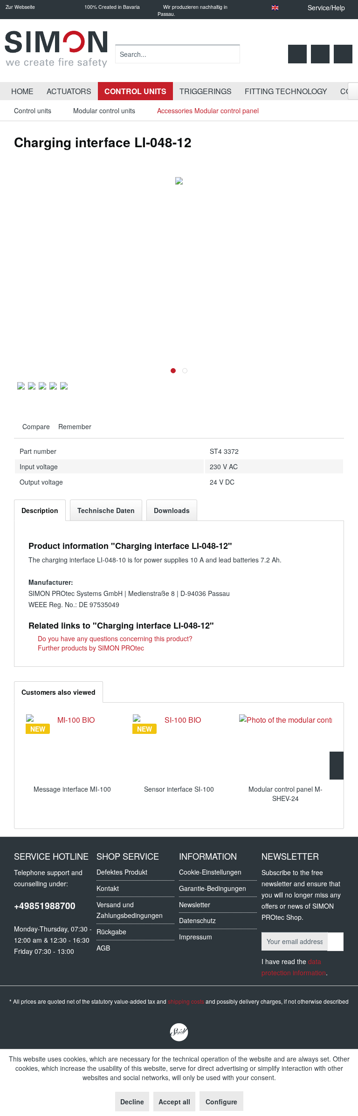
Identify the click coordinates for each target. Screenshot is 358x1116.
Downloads (172, 510)
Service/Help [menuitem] (326, 7)
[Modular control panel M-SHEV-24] (285, 747)
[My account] (320, 54)
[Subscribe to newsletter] (335, 941)
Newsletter (194, 904)
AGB (103, 947)
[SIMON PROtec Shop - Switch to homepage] (56, 54)
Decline (132, 1101)
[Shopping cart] (343, 54)
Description (39, 510)
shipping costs (186, 1001)
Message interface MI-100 (72, 789)
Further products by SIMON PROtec (90, 647)
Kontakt (107, 888)
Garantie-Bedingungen (212, 888)
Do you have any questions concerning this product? (114, 638)
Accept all (174, 1101)
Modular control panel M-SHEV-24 (285, 793)
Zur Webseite (19, 6)
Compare (35, 426)
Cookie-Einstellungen (210, 871)
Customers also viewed (58, 692)
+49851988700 (45, 905)
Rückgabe (111, 931)
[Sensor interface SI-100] (179, 747)
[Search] (231, 54)
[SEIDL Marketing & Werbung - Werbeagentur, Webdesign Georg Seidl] (179, 1032)
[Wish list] (297, 54)
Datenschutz (197, 920)
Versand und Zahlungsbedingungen (129, 910)
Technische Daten (106, 510)
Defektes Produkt (121, 871)
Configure (221, 1101)
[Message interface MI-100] (72, 747)
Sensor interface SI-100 (179, 789)
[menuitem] (178, 54)
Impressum (195, 936)
